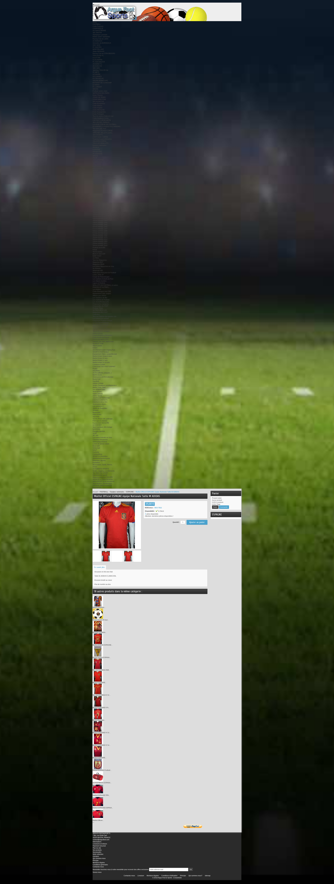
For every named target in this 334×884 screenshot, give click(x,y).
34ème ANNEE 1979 (100, 202)
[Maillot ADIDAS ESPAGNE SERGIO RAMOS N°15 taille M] (98, 639)
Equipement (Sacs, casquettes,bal (105, 354)
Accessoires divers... (100, 404)
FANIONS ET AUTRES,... (101, 287)
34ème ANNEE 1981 (100, 191)
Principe (96, 860)
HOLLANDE (97, 164)
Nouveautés (97, 852)
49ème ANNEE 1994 (100, 210)
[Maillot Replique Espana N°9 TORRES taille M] (98, 714)
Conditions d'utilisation (169, 876)
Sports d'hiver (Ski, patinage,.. (103, 419)
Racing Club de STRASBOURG (104, 53)
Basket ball (96, 379)
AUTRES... (96, 258)
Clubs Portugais (98, 114)
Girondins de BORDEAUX (102, 43)
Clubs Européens (99, 103)
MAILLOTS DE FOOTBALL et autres (105, 285)
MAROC (96, 170)
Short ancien (97, 392)
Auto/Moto (96, 371)
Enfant (95, 348)
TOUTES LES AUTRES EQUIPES (104, 174)
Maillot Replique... (99, 607)
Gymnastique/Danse (100, 442)
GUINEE (96, 177)
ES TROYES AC (98, 78)
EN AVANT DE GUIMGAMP (102, 83)
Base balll (96, 446)
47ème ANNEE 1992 (100, 206)
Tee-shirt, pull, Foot (99, 129)
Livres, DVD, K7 (98, 275)
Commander (224, 507)
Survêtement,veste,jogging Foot (104, 350)
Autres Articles (98, 333)
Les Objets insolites (99, 281)
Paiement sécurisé (99, 846)
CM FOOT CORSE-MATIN (102, 120)
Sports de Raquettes (100, 408)
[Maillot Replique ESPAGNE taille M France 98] (98, 601)
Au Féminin (97, 268)
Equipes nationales (99, 145)
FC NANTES (97, 47)
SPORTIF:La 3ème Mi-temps (103, 479)
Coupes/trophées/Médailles (102, 335)
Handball (96, 381)
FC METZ (96, 72)
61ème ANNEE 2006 (100, 214)
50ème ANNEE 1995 (100, 227)
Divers (95, 467)
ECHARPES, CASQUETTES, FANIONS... (107, 126)
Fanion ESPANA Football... (102, 770)
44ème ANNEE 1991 (100, 204)
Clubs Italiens (97, 106)
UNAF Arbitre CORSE (100, 137)
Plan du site (97, 848)
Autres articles (98, 394)
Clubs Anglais (97, 108)
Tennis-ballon (97, 252)
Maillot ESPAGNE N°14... (101, 745)
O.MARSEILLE (98, 28)
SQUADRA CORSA (99, 141)
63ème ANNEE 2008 (100, 218)
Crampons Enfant (99, 364)
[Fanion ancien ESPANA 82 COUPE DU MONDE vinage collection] (98, 651)
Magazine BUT (98, 262)
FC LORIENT (97, 87)
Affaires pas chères (99, 296)
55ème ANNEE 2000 (100, 245)
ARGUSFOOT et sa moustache (103, 481)
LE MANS (96, 85)
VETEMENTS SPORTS (101, 469)
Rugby (95, 369)
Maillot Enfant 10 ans (100, 358)
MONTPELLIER (98, 49)
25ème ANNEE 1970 (100, 243)
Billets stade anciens (100, 327)
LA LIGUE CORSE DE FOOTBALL (105, 124)
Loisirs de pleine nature (101, 444)
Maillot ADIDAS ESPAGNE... (102, 645)
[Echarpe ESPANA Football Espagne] (98, 626)
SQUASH (96, 417)
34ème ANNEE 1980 (100, 189)
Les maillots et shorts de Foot (103, 279)
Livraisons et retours (100, 844)
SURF (95, 433)
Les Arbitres (97, 289)
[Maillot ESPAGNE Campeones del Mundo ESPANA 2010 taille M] (98, 751)
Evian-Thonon (98, 95)
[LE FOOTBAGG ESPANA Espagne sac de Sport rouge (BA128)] (98, 776)
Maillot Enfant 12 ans (100, 360)
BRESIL (95, 156)
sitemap (207, 876)
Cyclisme (96, 452)
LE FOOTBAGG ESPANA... (102, 783)
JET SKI (95, 435)
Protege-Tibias (98, 308)
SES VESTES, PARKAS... (102, 122)
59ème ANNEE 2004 (100, 212)
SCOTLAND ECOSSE (100, 172)
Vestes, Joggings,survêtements (104, 471)
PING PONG (97, 415)
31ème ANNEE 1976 (100, 237)
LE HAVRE (96, 74)
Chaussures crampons (101, 304)
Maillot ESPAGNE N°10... (101, 733)
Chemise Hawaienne (100, 440)
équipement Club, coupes (102, 293)
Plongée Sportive (99, 431)
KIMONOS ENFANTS (100, 400)
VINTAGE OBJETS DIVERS (102, 485)
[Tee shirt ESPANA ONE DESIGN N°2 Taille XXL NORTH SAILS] (98, 664)
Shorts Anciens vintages (101, 331)
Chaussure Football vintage (102, 321)
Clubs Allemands (99, 110)
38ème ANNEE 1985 (100, 195)
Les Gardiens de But (100, 298)
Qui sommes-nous (99, 858)
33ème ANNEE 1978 (100, 200)
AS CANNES (97, 76)
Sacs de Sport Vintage (100, 325)
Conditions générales (100, 865)
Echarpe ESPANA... (99, 632)
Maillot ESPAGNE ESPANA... (103, 808)
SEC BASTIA (97, 33)
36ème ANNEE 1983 (100, 183)
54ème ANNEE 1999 (100, 231)
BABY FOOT (97, 256)
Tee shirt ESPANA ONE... (101, 670)
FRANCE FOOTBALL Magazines (104, 179)
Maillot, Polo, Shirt (99, 387)
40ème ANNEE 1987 (100, 185)
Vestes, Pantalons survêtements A (105, 385)
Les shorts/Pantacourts (101, 302)
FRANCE (96, 147)
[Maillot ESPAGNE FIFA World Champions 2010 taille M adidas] (98, 789)
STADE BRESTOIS (99, 99)
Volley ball (96, 448)
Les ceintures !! (98, 406)
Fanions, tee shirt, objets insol (103, 341)
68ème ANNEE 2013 (100, 239)
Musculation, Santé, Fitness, (102, 465)
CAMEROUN (97, 162)
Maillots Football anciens (101, 329)
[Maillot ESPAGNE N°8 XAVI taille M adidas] (98, 701)
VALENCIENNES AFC (100, 81)
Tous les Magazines (100, 260)
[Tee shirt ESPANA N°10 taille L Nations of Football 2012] (98, 689)
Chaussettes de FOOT (100, 306)
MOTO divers (97, 375)
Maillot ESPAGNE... (99, 682)
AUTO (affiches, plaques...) (102, 373)
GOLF (95, 450)
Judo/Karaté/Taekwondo (101, 398)
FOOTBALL (97, 24)
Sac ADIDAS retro (99, 389)
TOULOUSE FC (98, 55)
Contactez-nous (98, 867)
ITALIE (95, 158)
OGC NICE (96, 45)
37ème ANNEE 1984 (100, 181)
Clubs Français (98, 26)
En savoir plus (99, 567)
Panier (215, 493)
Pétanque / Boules (99, 460)
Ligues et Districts (99, 283)
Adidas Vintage (98, 383)
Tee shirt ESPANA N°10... (101, 695)
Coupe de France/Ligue (101, 277)
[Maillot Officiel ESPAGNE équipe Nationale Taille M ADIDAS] (105, 556)
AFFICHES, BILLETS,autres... (103, 133)
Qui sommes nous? (195, 876)
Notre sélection (98, 854)
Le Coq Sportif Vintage (101, 323)
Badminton (96, 412)
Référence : (149, 508)
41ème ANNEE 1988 (100, 187)
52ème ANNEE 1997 (100, 229)
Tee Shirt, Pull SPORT (100, 473)
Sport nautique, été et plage (102, 427)
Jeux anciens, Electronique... (103, 483)
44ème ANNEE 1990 (100, 220)
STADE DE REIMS (99, 97)
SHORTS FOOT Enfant (101, 352)
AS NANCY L (97, 64)
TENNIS (95, 410)
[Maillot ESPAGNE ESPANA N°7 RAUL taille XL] (98, 801)
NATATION (96, 429)
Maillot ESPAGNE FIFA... (101, 795)
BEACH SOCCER (99, 254)
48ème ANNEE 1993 (100, 208)
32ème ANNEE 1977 (100, 197)
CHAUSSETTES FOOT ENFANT (104, 367)
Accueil (95, 492)
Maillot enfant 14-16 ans (101, 362)
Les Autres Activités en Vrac (102, 437)
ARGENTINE (97, 152)
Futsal (95, 250)
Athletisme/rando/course (101, 458)
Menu (95, 22)
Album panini (97, 346)
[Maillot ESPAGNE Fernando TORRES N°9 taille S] (98, 676)
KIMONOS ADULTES (100, 402)
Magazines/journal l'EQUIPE (103, 477)
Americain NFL (98, 270)
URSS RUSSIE (98, 168)
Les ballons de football (101, 318)
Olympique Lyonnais (100, 35)
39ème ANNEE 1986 (100, 193)
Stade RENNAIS (98, 51)
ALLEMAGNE (97, 154)
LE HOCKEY (97, 425)
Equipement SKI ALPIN (101, 423)
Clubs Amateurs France (101, 337)
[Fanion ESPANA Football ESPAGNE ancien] (98, 764)
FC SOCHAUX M (99, 62)
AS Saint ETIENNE (99, 30)
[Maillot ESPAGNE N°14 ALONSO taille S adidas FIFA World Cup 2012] (98, 739)
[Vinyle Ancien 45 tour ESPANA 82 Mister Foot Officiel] (98, 613)
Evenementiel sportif (100, 475)
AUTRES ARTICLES (100, 310)
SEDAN (95, 89)
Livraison (141, 876)
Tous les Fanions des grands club (104, 316)
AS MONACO (97, 41)
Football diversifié (99, 248)
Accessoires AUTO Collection (103, 377)
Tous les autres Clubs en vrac (103, 116)
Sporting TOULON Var (100, 70)
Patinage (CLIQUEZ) (100, 421)
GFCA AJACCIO (98, 101)
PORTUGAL (97, 166)
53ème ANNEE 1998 (100, 222)
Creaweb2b (177, 878)
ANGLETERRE (98, 160)
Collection (96, 314)
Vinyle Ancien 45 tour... (101, 620)
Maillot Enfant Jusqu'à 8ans (102, 356)
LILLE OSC (97, 58)
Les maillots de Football (101, 300)
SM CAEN (96, 68)
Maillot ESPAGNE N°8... (101, 708)
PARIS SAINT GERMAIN (101, 37)
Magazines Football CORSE (103, 131)
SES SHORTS (98, 135)
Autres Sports (97, 396)
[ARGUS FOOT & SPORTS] (117, 13)
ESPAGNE (96, 149)
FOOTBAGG (97, 488)
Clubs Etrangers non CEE (102, 291)
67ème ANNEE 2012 (100, 233)
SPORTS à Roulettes (100, 456)
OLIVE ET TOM (98, 344)
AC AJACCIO (97, 66)
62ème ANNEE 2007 (100, 216)
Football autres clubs (100, 91)
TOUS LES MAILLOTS (100, 143)
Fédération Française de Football (104, 273)
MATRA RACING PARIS (101, 93)
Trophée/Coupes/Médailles (102, 139)
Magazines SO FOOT (100, 312)
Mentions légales (99, 863)
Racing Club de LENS (100, 39)
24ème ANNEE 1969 (100, 241)
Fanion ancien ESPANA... (102, 657)
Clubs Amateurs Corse (101, 118)
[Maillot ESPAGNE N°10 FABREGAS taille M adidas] (98, 726)
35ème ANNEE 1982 (100, 235)
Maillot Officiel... (98, 820)
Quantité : (176, 522)
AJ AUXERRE (97, 60)
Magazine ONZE (98, 264)
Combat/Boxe (97, 454)
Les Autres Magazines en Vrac (103, 266)
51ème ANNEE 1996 (100, 225)
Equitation (96, 463)
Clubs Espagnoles (99, 112)
